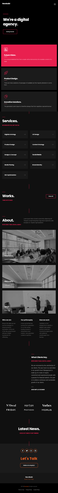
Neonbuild (6, 3)
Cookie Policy (36, 489)
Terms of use (21, 489)
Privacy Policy (29, 489)
